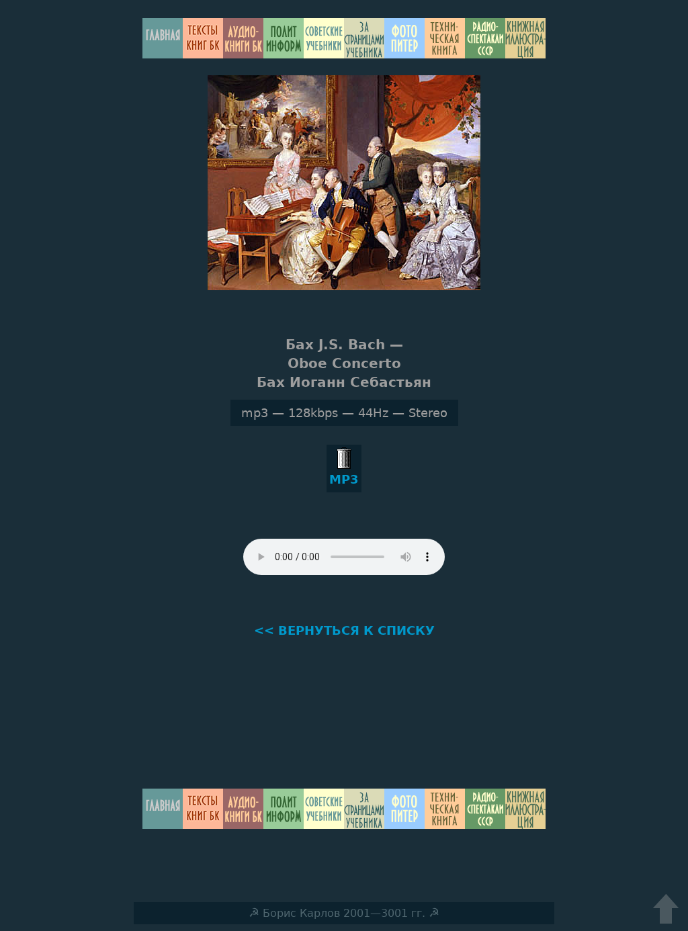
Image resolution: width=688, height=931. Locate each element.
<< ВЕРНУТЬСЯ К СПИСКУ (344, 630)
